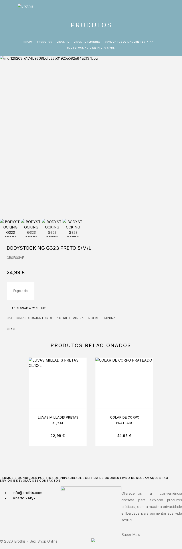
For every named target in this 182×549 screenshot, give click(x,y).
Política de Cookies (101, 478)
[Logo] (25, 7)
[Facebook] (88, 527)
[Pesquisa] (161, 8)
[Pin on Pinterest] (32, 329)
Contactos (49, 480)
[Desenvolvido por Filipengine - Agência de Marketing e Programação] (102, 541)
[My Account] (168, 8)
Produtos (44, 41)
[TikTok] (93, 527)
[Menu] (9, 7)
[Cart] (175, 8)
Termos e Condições (18, 478)
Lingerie (63, 41)
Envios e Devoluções (19, 480)
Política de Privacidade (60, 478)
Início (28, 41)
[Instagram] (91, 527)
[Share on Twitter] (27, 329)
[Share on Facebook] (21, 329)
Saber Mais (130, 534)
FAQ (165, 478)
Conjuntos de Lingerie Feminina (129, 41)
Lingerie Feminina (87, 41)
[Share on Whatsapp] (38, 329)
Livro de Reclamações (140, 478)
